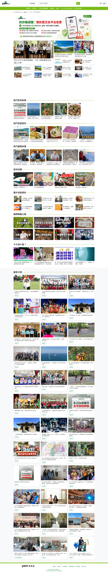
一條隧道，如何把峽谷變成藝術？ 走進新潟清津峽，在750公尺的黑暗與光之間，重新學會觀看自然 (54, 531)
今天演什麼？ (20, 244)
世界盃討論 (78, 8)
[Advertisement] (51, 89)
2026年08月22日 (18, 12)
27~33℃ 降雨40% (34, 12)
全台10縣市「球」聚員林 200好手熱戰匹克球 (81, 339)
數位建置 (78, 566)
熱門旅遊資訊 (20, 123)
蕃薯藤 (6, 3)
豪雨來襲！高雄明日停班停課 (22, 482)
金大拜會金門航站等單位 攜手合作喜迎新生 (26, 458)
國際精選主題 (20, 214)
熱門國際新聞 (20, 146)
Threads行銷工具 (67, 8)
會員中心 (59, 566)
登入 (101, 3)
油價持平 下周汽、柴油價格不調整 (77, 458)
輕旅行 (35, 8)
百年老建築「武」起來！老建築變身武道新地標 (81, 315)
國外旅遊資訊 (20, 192)
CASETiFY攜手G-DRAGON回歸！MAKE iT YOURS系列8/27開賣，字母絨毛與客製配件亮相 (81, 555)
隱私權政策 (71, 566)
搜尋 (57, 8)
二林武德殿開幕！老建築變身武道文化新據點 (26, 434)
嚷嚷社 (52, 8)
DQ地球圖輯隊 (43, 8)
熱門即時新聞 (20, 100)
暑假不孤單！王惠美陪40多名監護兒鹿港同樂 (53, 386)
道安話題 (18, 169)
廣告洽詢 (84, 566)
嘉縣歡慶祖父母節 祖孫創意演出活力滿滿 (25, 410)
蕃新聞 (28, 8)
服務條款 (65, 566)
